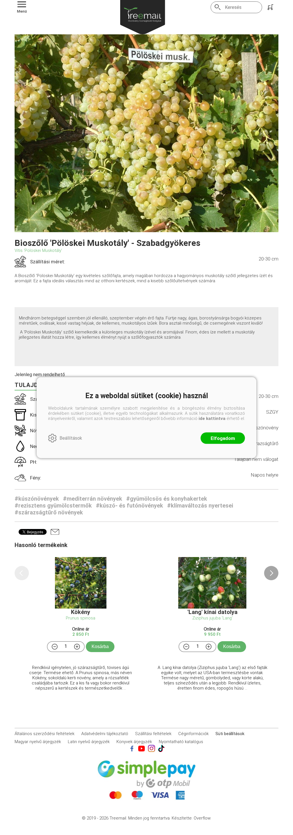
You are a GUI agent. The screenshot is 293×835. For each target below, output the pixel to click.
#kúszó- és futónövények (129, 505)
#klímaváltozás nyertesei (200, 505)
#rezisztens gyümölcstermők (53, 505)
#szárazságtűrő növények (49, 512)
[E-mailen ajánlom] (55, 532)
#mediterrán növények (92, 498)
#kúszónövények (37, 498)
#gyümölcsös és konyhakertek (166, 498)
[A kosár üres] (271, 7)
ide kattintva (212, 418)
